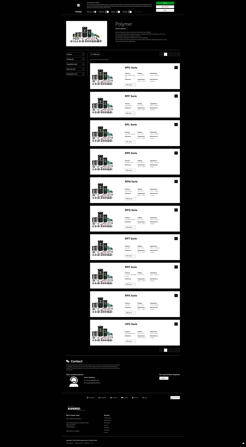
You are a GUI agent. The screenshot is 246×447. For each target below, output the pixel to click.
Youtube (125, 397)
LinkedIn (114, 397)
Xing (145, 397)
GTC (92, 443)
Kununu (136, 397)
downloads (176, 397)
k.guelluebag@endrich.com (93, 382)
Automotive (106, 430)
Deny (165, 10)
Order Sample (107, 420)
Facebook (91, 397)
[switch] (107, 12)
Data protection (69, 443)
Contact (106, 432)
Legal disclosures (79, 443)
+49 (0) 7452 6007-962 (92, 380)
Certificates (106, 427)
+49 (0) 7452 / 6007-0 (75, 419)
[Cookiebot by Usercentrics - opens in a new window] (78, 12)
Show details (137, 11)
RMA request (107, 422)
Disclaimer (86, 443)
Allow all (165, 3)
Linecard (106, 425)
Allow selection (165, 6)
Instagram (103, 397)
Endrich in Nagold (74, 431)
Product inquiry (107, 418)
